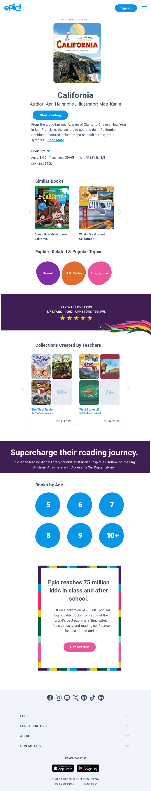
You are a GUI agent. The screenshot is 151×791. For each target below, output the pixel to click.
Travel (61, 19)
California (84, 19)
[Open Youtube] (67, 698)
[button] (51, 389)
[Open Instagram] (59, 698)
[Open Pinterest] (84, 698)
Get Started (79, 646)
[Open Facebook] (50, 698)
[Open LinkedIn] (101, 698)
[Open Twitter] (75, 698)
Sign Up (126, 8)
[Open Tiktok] (92, 698)
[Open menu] (144, 8)
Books (72, 19)
